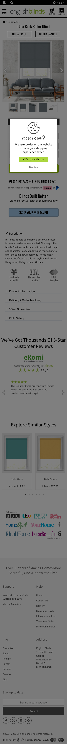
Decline (33, 167)
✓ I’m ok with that (34, 159)
